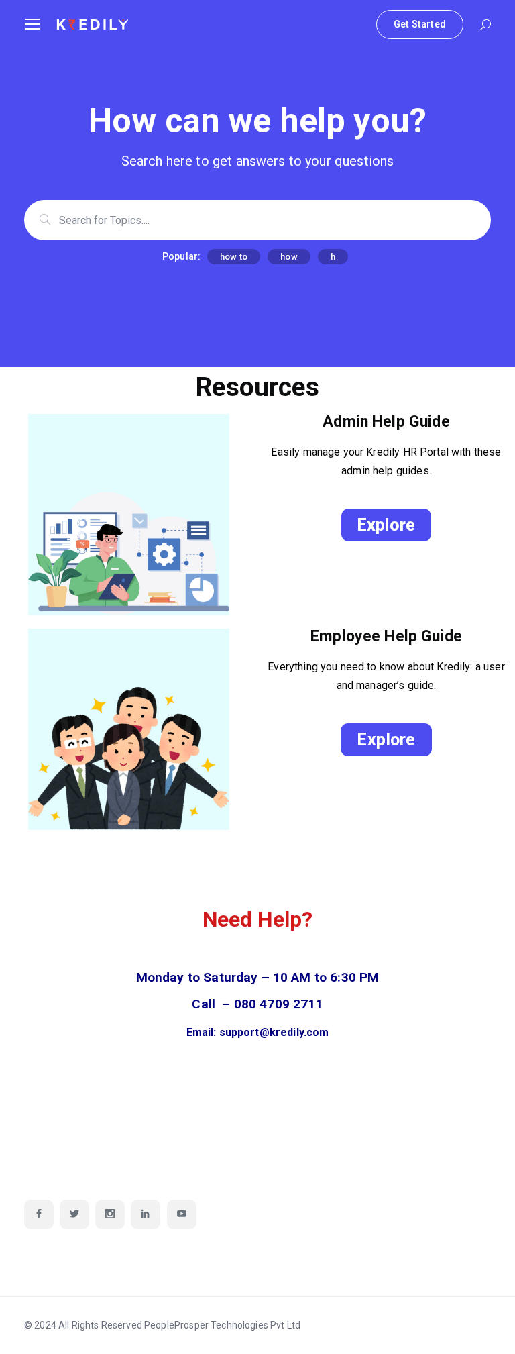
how (288, 257)
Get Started (420, 24)
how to (233, 257)
